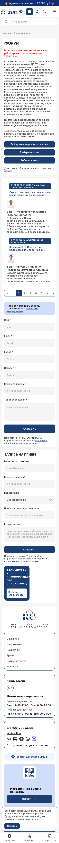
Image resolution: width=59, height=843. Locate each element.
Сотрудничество (16, 661)
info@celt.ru (14, 733)
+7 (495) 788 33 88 (20, 728)
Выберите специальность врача (29, 144)
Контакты (12, 666)
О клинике (13, 638)
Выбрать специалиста (15, 593)
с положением (29, 819)
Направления (14, 644)
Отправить (29, 428)
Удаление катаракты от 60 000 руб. (30, 3)
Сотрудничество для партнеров (27, 745)
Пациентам (13, 649)
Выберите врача (29, 152)
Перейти (27, 798)
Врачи (10, 655)
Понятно (12, 826)
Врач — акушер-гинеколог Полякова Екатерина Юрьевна (27, 268)
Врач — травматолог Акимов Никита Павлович (26, 213)
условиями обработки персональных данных (25, 441)
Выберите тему (29, 160)
